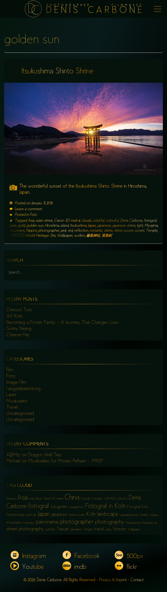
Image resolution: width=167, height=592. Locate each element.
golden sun (34, 226)
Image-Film (16, 383)
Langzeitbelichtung (23, 389)
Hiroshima (52, 226)
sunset (139, 231)
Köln (90, 514)
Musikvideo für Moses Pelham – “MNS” (65, 461)
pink (63, 231)
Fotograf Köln (137, 507)
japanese (104, 226)
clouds (86, 221)
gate (12, 226)
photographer (48, 231)
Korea (71, 515)
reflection (81, 231)
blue (39, 498)
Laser (11, 395)
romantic (96, 231)
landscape (107, 514)
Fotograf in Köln (105, 507)
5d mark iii (11, 499)
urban (108, 530)
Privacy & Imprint (113, 580)
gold (21, 226)
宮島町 (107, 235)
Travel (12, 407)
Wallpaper (64, 235)
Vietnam (119, 529)
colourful (112, 221)
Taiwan (63, 529)
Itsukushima (78, 226)
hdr (34, 515)
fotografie (59, 507)
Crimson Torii (18, 310)
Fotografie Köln (76, 507)
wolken (79, 235)
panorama (47, 522)
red (70, 231)
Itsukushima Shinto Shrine (58, 71)
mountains (16, 231)
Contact (137, 580)
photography (109, 522)
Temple (151, 231)
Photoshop (147, 523)
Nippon (31, 231)
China (72, 498)
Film (9, 370)
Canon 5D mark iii (67, 221)
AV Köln (14, 316)
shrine (108, 231)
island (64, 226)
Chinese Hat (17, 335)
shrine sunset (123, 231)
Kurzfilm (81, 515)
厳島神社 (93, 235)
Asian (31, 499)
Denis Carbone (131, 221)
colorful (98, 221)
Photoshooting (133, 523)
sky (156, 523)
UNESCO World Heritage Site (32, 235)
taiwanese (76, 529)
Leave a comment (28, 209)
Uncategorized (20, 414)
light (140, 226)
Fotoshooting (15, 515)
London (143, 515)
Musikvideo (16, 401)
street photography (25, 529)
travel (99, 529)
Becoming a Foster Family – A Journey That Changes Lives (62, 323)
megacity (154, 515)
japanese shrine (123, 226)
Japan (92, 226)
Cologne (97, 498)
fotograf (150, 221)
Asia (31, 221)
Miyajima (151, 226)
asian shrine (44, 221)
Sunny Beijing (18, 329)
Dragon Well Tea (44, 455)
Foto (33, 215)
